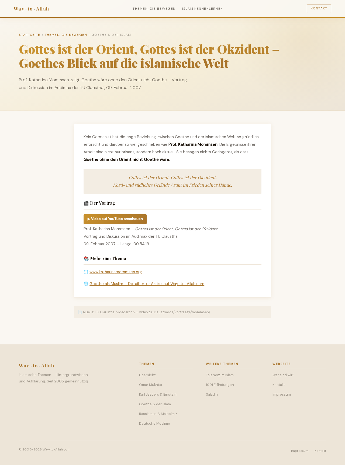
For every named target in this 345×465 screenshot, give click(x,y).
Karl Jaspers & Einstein (158, 394)
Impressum (281, 394)
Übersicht (147, 375)
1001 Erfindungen (220, 384)
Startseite (29, 35)
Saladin (212, 394)
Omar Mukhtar (151, 384)
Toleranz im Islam (220, 375)
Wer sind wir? (283, 375)
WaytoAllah (31, 8)
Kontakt (319, 8)
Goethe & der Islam (155, 404)
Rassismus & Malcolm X (158, 413)
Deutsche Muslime (154, 423)
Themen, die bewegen (154, 8)
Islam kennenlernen (202, 8)
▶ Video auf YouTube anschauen (115, 218)
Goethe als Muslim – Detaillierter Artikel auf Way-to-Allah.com (146, 283)
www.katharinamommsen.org (115, 272)
